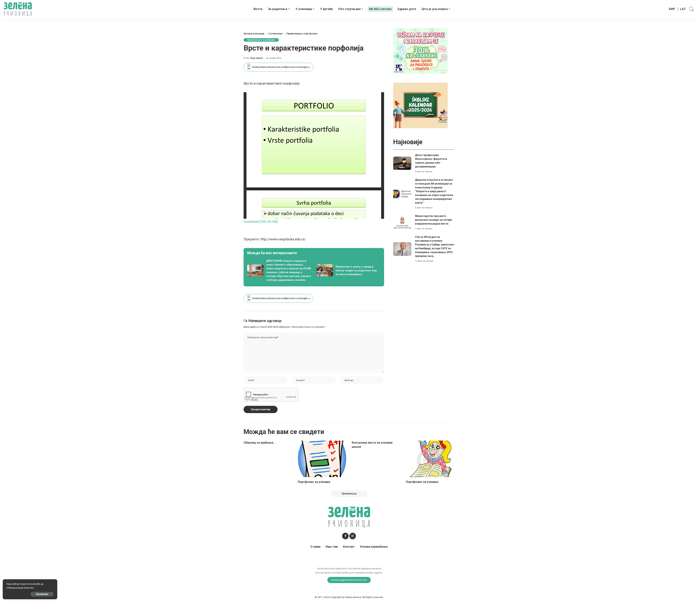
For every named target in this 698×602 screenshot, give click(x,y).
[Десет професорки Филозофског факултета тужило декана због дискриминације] (402, 163)
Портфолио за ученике (314, 482)
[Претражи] (691, 9)
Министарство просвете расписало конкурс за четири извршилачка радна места (433, 220)
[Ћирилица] (672, 9)
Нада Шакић (256, 58)
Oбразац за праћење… (260, 442)
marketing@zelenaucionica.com (349, 579)
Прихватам (42, 594)
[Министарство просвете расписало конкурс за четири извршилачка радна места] (402, 222)
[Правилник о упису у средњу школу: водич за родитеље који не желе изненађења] (349, 270)
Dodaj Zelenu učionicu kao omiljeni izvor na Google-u (281, 67)
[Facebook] (345, 536)
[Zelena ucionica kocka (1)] (420, 50)
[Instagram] (352, 536)
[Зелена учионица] (18, 9)
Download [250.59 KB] (261, 221)
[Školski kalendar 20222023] (420, 105)
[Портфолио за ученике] (322, 459)
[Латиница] (683, 9)
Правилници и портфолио (261, 40)
